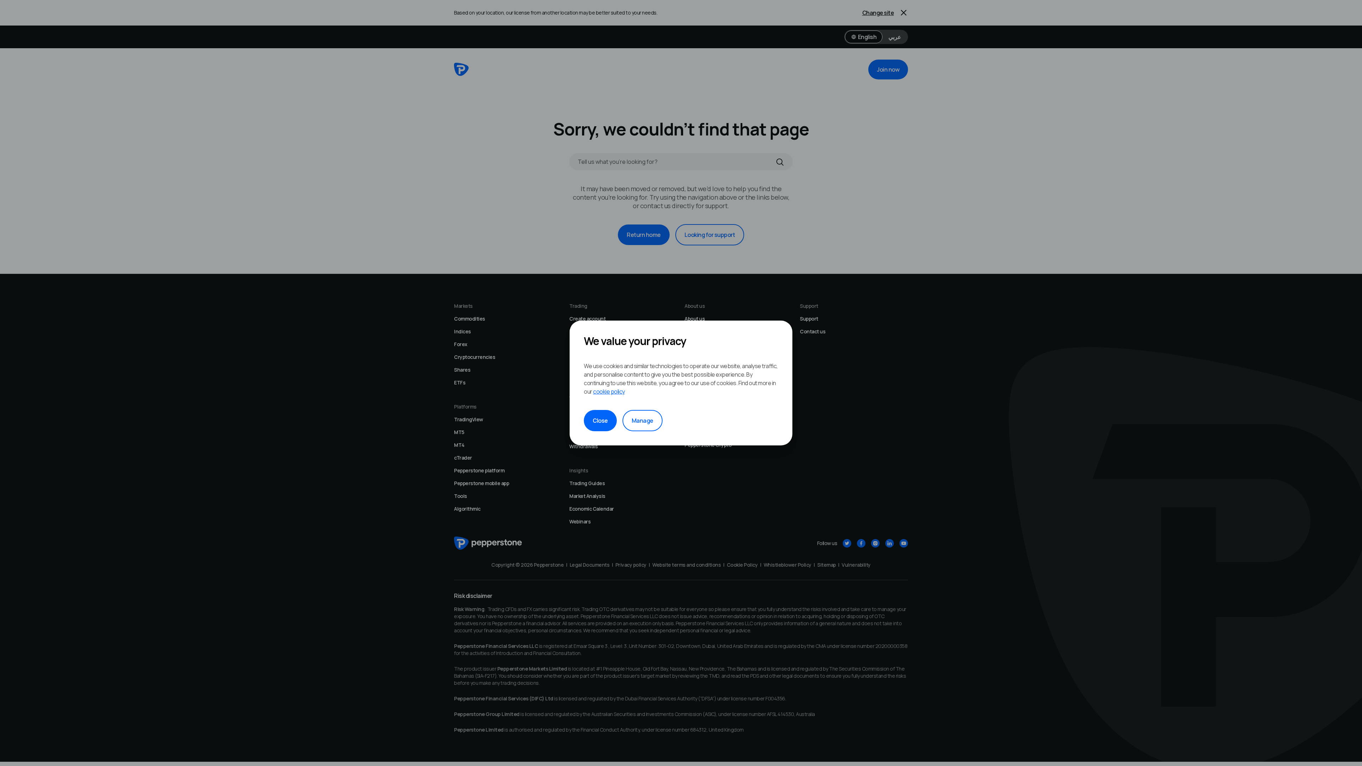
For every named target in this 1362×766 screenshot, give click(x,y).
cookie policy (609, 391)
